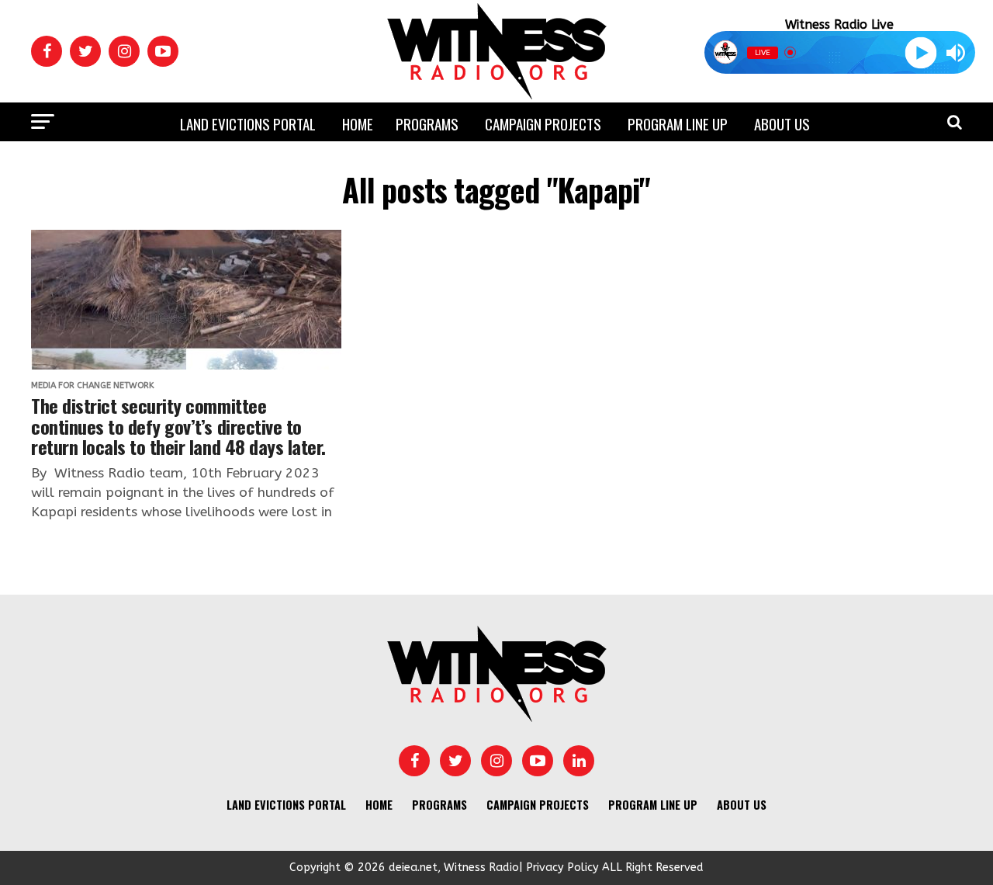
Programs (427, 123)
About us (782, 123)
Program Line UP (678, 123)
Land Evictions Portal (248, 123)
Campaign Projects (543, 123)
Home (357, 123)
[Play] (920, 52)
